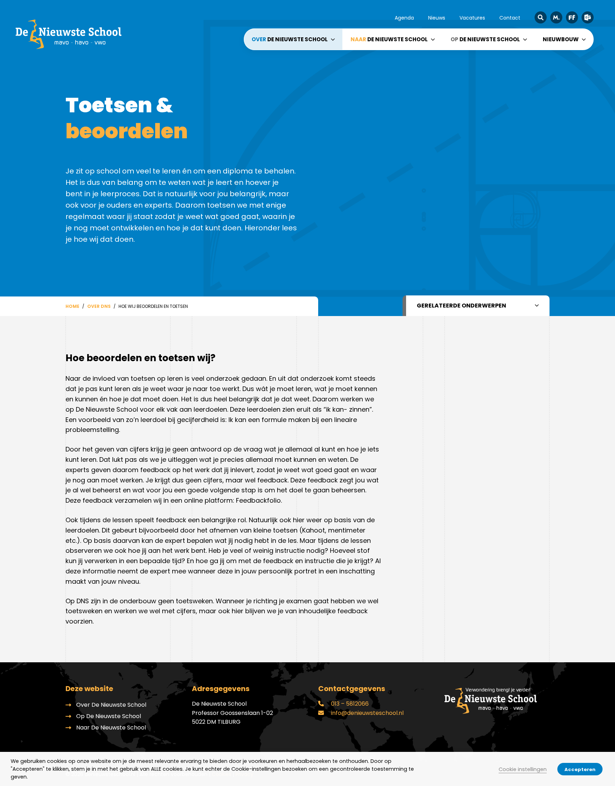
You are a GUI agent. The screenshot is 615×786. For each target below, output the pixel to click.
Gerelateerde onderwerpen (461, 305)
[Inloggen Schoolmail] (588, 17)
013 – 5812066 (349, 704)
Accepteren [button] (579, 769)
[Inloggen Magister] (556, 17)
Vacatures (472, 17)
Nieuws (436, 17)
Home (72, 306)
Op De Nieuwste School (108, 716)
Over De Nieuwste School (111, 705)
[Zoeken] (541, 17)
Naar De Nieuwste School (111, 727)
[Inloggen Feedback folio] (572, 17)
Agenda (404, 17)
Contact (509, 17)
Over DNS (99, 306)
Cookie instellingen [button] (523, 769)
